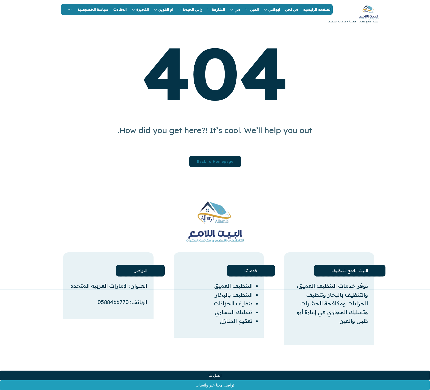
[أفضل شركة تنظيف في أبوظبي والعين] (215, 221)
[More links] (69, 9)
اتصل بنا (215, 375)
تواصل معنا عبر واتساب (215, 385)
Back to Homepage (215, 161)
